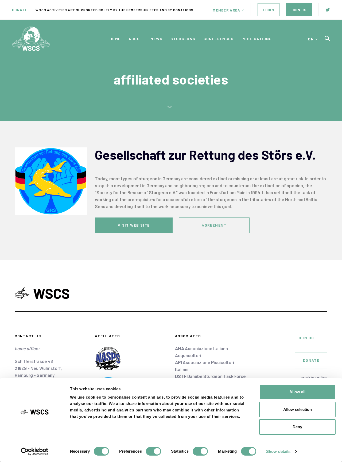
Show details (278, 451)
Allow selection (297, 409)
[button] (228, 10)
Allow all (297, 392)
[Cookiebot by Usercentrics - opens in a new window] (34, 452)
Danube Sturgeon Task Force (210, 376)
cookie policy (314, 377)
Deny (297, 427)
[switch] (153, 451)
